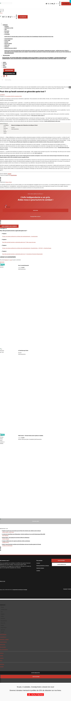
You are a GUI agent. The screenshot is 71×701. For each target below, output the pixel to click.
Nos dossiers (3, 647)
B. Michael (2, 94)
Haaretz (9, 173)
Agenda (4, 67)
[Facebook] (59, 2)
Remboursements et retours (42, 565)
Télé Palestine (34, 57)
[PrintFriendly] (59, 4)
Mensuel (8, 207)
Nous (1, 660)
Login (11, 259)
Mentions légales (40, 568)
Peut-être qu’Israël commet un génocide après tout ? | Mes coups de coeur (19, 242)
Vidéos (1, 655)
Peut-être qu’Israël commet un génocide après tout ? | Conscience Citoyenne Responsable (22, 254)
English (69, 589)
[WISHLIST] (3, 77)
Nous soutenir (9, 70)
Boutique (2, 262)
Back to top (2, 581)
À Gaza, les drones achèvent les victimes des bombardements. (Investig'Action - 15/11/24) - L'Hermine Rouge (26, 248)
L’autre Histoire (3, 642)
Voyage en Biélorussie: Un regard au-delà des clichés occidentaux (16, 540)
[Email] (59, 5)
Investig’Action (13, 175)
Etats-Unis (7, 40)
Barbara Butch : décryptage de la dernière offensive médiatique (15, 537)
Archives (2, 664)
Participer (35, 210)
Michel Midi (2, 644)
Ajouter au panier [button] (9, 132)
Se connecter (66, 3)
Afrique (6, 26)
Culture (6, 32)
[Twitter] (59, 3)
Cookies (38, 570)
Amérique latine (4, 609)
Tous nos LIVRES (35, 521)
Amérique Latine (8, 28)
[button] (9, 226)
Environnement (8, 38)
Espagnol (65, 589)
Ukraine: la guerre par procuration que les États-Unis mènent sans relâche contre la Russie (21, 530)
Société (6, 46)
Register (6, 259)
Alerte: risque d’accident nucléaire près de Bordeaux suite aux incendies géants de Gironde (21, 544)
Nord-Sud (6, 45)
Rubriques (5, 24)
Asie (5, 29)
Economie (3, 618)
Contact (38, 563)
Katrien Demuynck (22, 439)
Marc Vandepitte (30, 439)
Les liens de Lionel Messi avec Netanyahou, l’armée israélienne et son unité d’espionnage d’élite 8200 (23, 534)
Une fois (9, 205)
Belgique (6, 31)
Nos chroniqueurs (4, 649)
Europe (6, 42)
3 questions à (3, 637)
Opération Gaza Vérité (37, 51)
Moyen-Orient (8, 43)
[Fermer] (70, 1)
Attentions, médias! (4, 639)
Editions (2, 653)
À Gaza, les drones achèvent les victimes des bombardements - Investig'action (20, 236)
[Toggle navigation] (2, 10)
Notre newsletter (10, 73)
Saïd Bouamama (15, 129)
